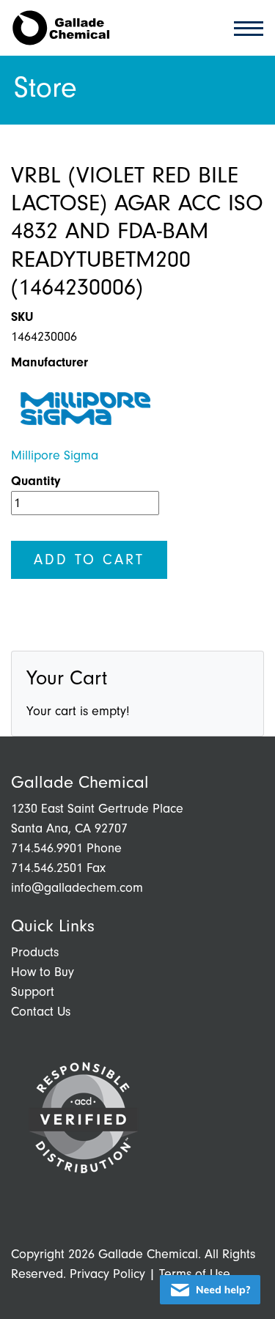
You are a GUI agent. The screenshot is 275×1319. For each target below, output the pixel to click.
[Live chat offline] (210, 1289)
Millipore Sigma (54, 455)
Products (35, 952)
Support (32, 992)
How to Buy (42, 972)
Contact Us (40, 1011)
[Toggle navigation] (244, 27)
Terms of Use (194, 1274)
